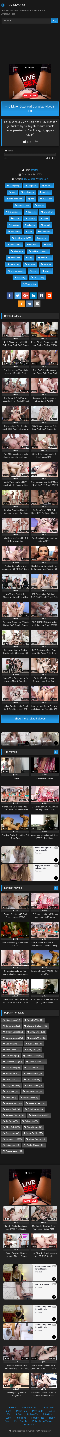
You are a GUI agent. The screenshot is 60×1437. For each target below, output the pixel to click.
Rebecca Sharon (15, 1115)
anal (13, 192)
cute (30, 231)
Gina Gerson (34, 1067)
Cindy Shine (37, 1032)
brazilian (15, 225)
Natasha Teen (37, 1103)
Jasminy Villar (34, 1073)
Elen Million (35, 1044)
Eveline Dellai (34, 1056)
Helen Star (12, 1073)
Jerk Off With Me (9, 742)
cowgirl (47, 225)
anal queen (29, 192)
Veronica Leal (14, 1139)
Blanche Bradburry (37, 1026)
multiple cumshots (39, 251)
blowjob (31, 218)
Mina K (11, 1097)
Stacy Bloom (34, 1127)
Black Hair (48, 212)
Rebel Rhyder (40, 1115)
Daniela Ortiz (38, 1038)
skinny (48, 271)
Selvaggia (31, 1121)
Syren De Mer (34, 1133)
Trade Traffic (30, 1424)
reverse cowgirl (17, 271)
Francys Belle (14, 1062)
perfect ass (46, 258)
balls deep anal (15, 199)
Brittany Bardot (14, 1032)
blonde (16, 218)
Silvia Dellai (13, 1127)
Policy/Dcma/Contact (42, 1421)
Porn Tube (21, 1418)
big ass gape (14, 212)
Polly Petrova (35, 1109)
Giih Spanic (13, 1067)
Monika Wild (30, 1097)
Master (34, 170)
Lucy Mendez (28, 179)
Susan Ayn (12, 1133)
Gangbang (14, 186)
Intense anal (15, 244)
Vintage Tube (37, 1418)
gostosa (42, 238)
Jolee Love (12, 1079)
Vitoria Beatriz (37, 1139)
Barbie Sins (13, 1026)
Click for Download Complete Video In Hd (31, 108)
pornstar (31, 264)
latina (48, 244)
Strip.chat (6, 744)
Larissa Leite (35, 1085)
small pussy (39, 277)
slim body (21, 277)
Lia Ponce (12, 1091)
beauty (41, 205)
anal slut (46, 192)
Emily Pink (34, 1050)
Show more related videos (30, 718)
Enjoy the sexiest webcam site (42, 867)
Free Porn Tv (20, 1421)
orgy (30, 258)
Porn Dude (37, 1411)
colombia (31, 225)
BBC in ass (47, 199)
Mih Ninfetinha (34, 1091)
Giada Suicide (37, 1062)
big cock (31, 212)
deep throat (45, 231)
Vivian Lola (42, 179)
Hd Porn (13, 1407)
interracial (33, 244)
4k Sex (18, 1414)
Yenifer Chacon (35, 1145)
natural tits (15, 258)
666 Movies (15, 4)
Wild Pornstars (29, 1407)
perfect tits (14, 264)
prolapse (47, 264)
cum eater (15, 231)
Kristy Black (13, 1085)
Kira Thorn (33, 1079)
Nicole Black (13, 1109)
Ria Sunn (12, 1121)
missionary (18, 251)
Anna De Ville (35, 1020)
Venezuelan (30, 284)
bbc (32, 199)
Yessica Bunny (14, 1151)
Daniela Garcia (14, 1038)
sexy (35, 271)
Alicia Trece (13, 1020)
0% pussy (32, 186)
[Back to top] (51, 1428)
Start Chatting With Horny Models (41, 742)
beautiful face (23, 205)
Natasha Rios (14, 1103)
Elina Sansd (13, 1050)
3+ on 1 (48, 186)
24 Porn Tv (32, 1414)
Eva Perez (12, 1056)
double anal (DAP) (23, 238)
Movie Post (21, 1411)
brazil (45, 218)
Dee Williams (13, 1044)
